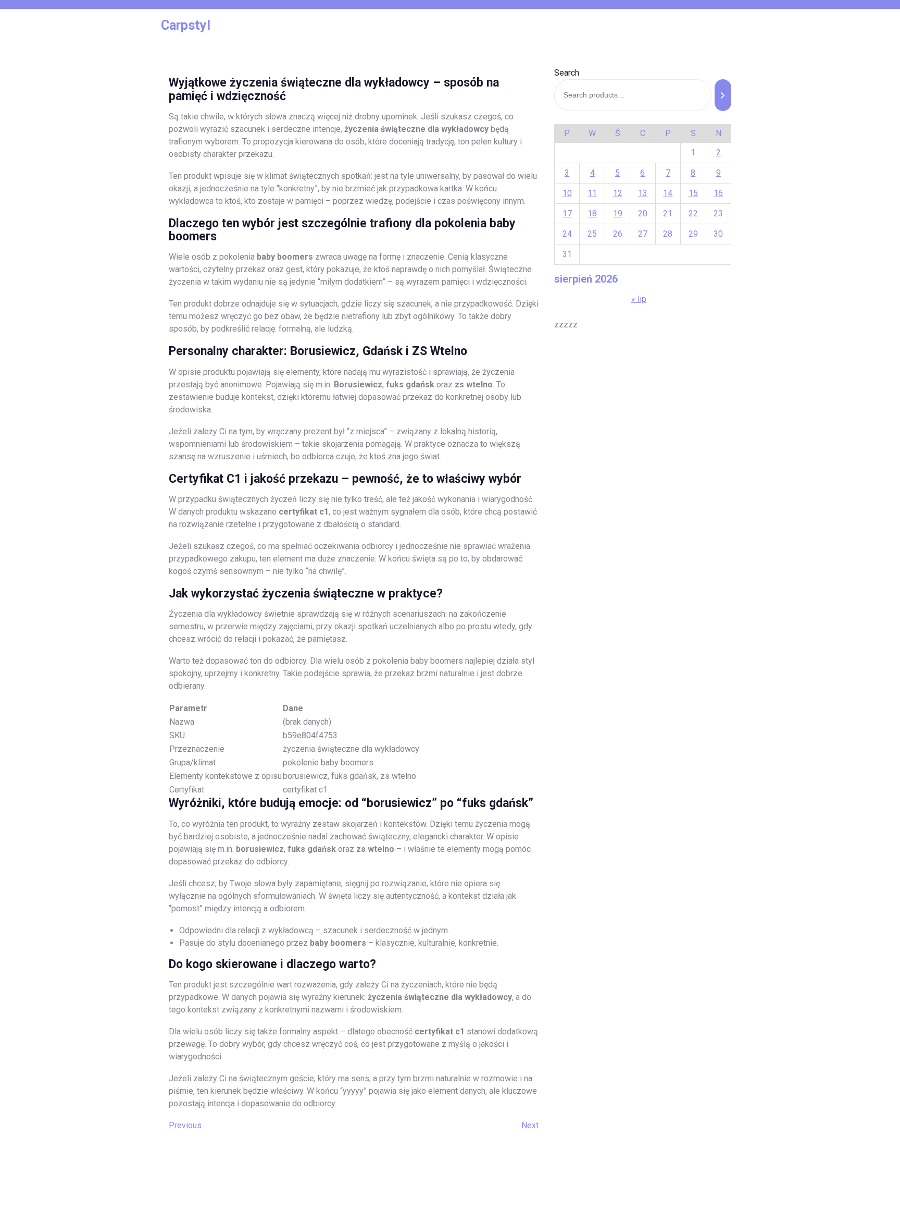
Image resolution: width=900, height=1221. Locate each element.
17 (567, 213)
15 (693, 193)
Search (566, 73)
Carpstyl (185, 25)
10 (567, 193)
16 (718, 193)
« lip (638, 299)
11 (592, 193)
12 (617, 193)
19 (617, 213)
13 (642, 193)
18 (592, 213)
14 (667, 193)
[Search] (723, 95)
